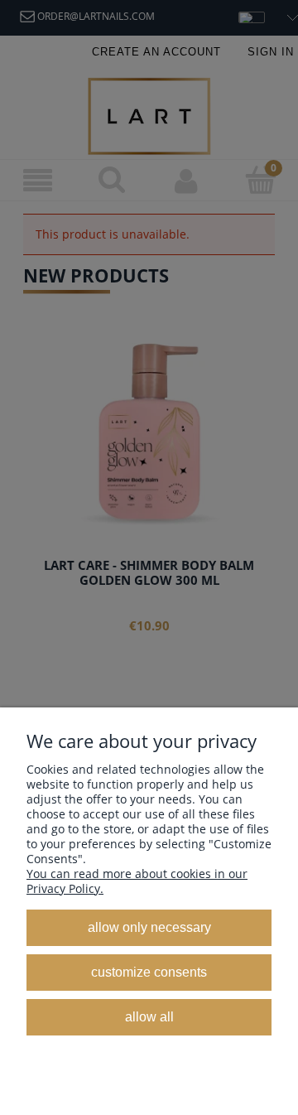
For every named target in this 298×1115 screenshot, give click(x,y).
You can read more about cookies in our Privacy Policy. (137, 881)
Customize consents (149, 971)
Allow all (149, 1016)
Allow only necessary (149, 927)
